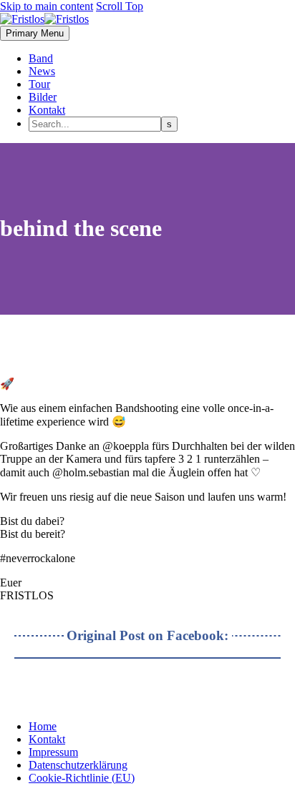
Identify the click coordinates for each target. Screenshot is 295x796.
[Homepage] (44, 19)
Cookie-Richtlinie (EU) (82, 778)
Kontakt (47, 110)
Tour (39, 84)
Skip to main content (46, 6)
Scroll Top (119, 6)
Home (43, 726)
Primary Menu (35, 33)
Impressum (53, 752)
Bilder (43, 97)
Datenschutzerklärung (78, 765)
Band (41, 58)
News (42, 71)
